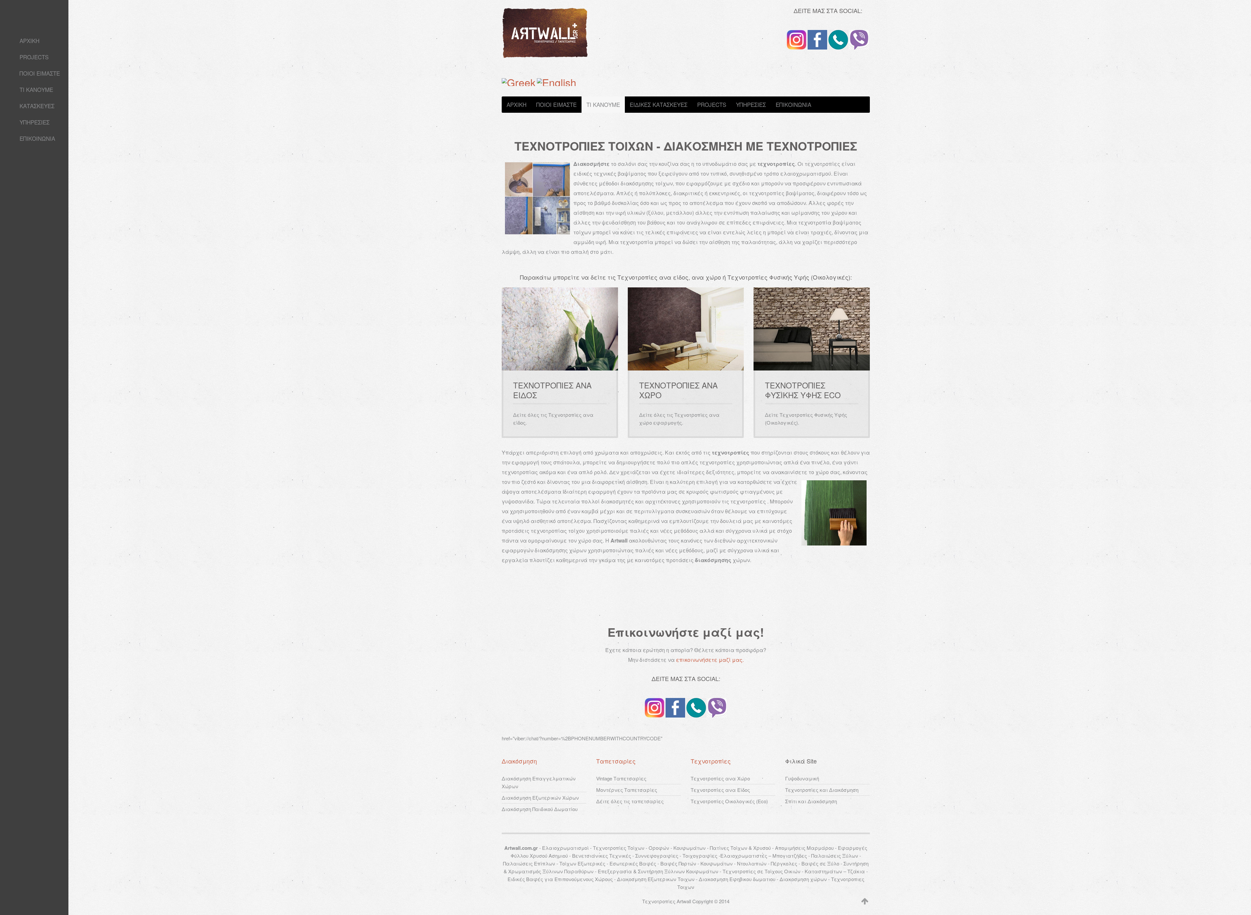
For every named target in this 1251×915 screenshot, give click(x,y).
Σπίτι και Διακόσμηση (811, 801)
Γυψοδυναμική (802, 778)
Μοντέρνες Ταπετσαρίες (626, 789)
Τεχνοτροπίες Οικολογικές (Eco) (729, 801)
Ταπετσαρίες (616, 761)
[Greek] (519, 80)
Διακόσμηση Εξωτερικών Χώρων (540, 797)
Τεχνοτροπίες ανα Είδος (720, 789)
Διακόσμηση (519, 761)
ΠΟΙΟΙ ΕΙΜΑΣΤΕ (40, 73)
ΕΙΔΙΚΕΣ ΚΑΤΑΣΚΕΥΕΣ (658, 104)
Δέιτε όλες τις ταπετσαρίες (630, 801)
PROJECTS (34, 57)
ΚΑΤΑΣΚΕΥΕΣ (37, 106)
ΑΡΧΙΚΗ (29, 40)
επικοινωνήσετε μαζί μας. (710, 659)
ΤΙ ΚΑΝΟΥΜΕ (36, 89)
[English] (556, 80)
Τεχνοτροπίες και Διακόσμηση (821, 789)
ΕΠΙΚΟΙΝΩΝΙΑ (37, 138)
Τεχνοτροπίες (711, 761)
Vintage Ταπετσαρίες (621, 778)
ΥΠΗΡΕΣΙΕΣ (35, 122)
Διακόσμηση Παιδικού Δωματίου (540, 809)
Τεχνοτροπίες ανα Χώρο (720, 778)
